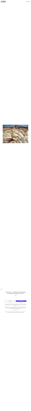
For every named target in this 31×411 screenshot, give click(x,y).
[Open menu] (29, 1)
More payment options (21, 302)
